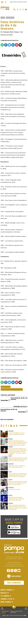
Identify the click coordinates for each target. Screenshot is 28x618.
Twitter (23, 9)
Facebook (18, 9)
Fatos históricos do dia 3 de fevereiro (19, 398)
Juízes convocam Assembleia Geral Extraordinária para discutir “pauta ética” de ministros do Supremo (17, 475)
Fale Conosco (14, 582)
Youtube (26, 9)
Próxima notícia (20, 406)
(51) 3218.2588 (16, 562)
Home (3, 17)
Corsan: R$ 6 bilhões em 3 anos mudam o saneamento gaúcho (16, 433)
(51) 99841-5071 (17, 564)
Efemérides (10, 17)
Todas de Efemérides (11, 389)
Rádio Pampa (5, 8)
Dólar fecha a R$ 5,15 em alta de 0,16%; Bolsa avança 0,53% (16, 466)
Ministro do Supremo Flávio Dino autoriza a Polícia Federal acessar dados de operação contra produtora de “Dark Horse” (17, 507)
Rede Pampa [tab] (6, 602)
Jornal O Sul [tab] (7, 599)
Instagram (20, 9)
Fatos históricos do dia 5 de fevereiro (9, 410)
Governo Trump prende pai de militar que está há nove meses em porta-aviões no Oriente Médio (17, 483)
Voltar (6, 386)
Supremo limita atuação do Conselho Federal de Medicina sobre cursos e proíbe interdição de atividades (17, 459)
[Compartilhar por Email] (20, 45)
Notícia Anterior (8, 395)
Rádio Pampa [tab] (6, 590)
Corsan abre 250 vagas (14, 489)
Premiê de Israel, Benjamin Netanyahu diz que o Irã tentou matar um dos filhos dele (16, 499)
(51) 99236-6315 (19, 566)
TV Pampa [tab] (5, 596)
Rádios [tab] (4, 593)
